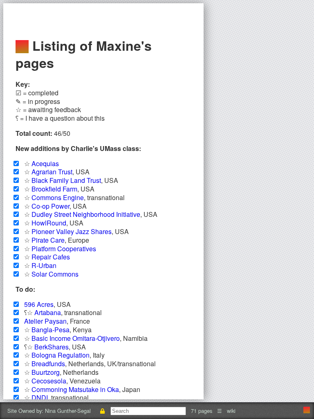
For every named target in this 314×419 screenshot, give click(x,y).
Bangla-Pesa (50, 329)
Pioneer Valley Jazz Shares (71, 231)
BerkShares (51, 346)
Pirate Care (48, 240)
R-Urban (43, 265)
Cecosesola (48, 380)
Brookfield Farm (54, 189)
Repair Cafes (50, 256)
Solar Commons (54, 274)
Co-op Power (50, 206)
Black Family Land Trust (66, 180)
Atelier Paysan (45, 321)
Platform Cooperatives (63, 248)
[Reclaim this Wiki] (102, 410)
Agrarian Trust (51, 171)
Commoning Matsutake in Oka (75, 389)
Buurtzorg (45, 372)
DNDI (39, 397)
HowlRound (48, 223)
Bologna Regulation (60, 355)
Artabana (47, 312)
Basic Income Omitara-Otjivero (75, 338)
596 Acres (39, 304)
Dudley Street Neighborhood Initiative (85, 214)
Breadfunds (48, 363)
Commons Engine (57, 197)
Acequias (45, 163)
